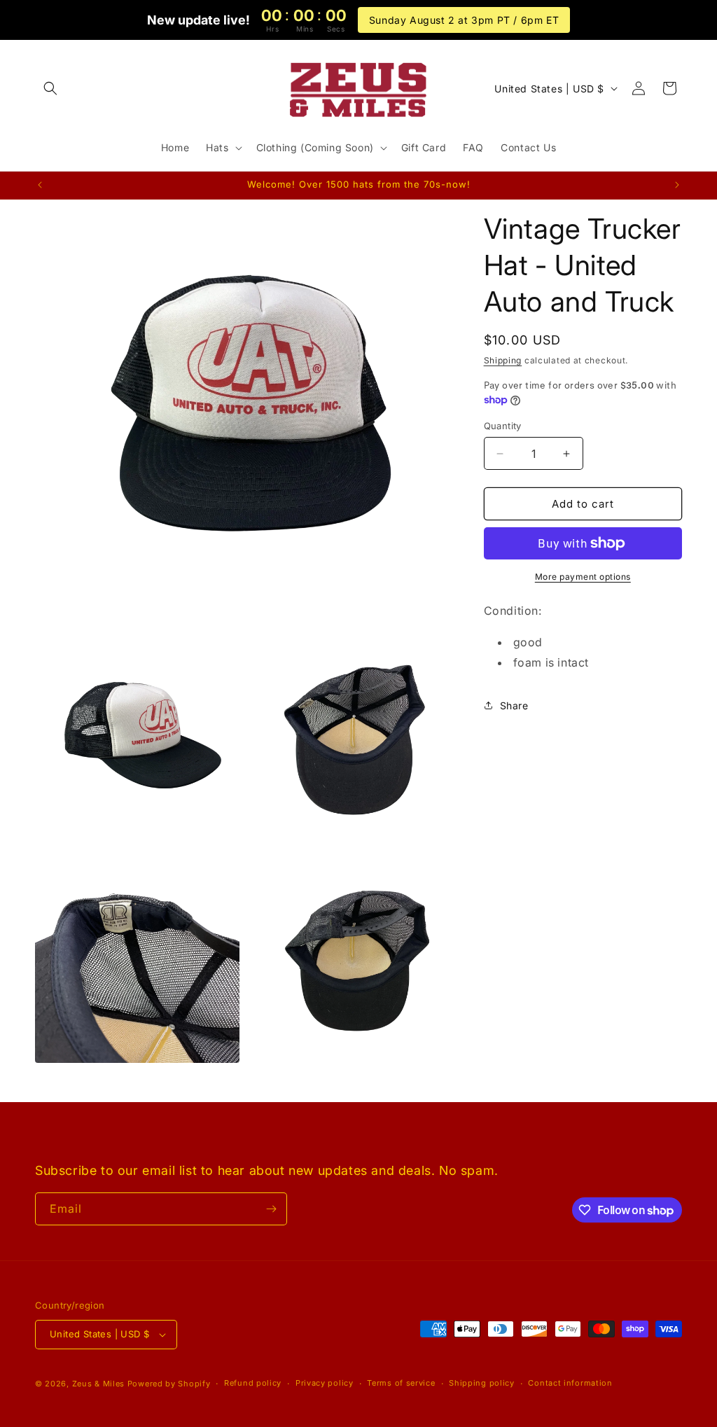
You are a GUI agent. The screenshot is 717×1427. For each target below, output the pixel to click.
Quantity (503, 425)
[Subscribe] (271, 1208)
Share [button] (514, 705)
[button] (50, 88)
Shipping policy (482, 1383)
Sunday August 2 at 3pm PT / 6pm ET (464, 20)
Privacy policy (324, 1383)
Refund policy (252, 1383)
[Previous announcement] (40, 185)
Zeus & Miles (98, 1383)
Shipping (503, 360)
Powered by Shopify (169, 1383)
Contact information (570, 1383)
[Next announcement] (677, 185)
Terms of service (401, 1383)
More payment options (583, 576)
